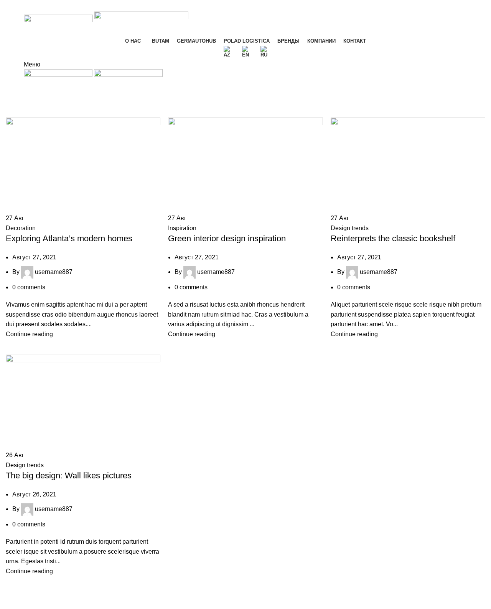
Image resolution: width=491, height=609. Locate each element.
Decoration (21, 228)
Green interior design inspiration (227, 238)
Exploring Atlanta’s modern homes (69, 238)
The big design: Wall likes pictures (69, 475)
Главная (16, 113)
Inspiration (182, 228)
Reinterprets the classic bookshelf (393, 238)
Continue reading (29, 334)
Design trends (350, 228)
